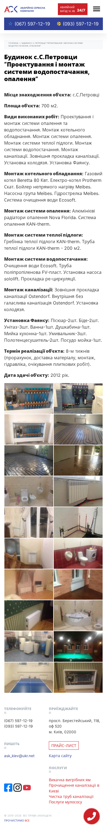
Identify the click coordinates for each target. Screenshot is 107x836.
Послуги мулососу (65, 802)
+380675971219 (91, 816)
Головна (13, 43)
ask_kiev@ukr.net (19, 755)
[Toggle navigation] (96, 9)
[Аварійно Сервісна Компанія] (24, 8)
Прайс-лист (63, 745)
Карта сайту (60, 755)
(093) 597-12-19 (80, 24)
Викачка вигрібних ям (70, 779)
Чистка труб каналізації (71, 796)
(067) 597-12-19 (32, 24)
